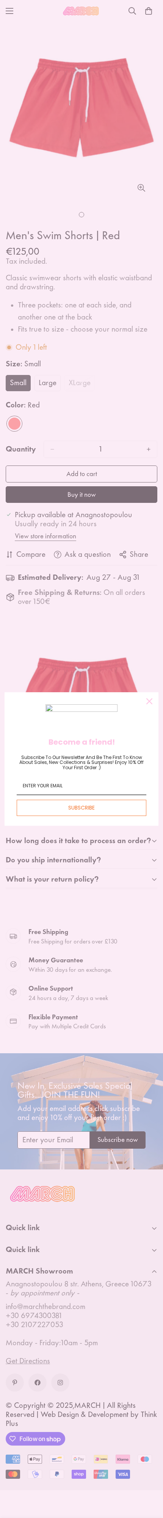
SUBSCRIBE (81, 807)
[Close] (149, 701)
